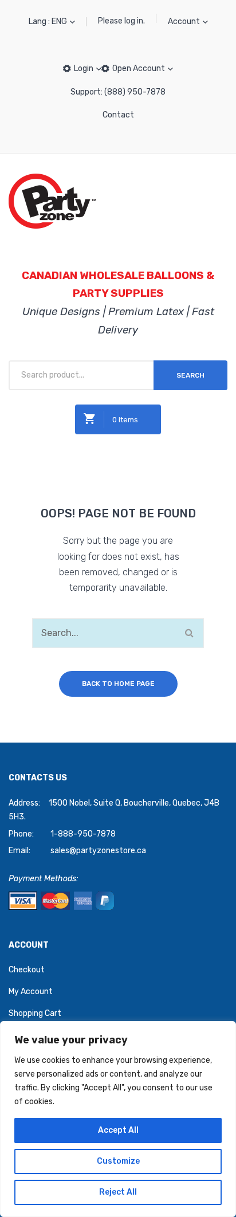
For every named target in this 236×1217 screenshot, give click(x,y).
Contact (118, 115)
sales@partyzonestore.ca (98, 850)
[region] (118, 1119)
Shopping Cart (35, 1013)
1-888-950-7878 (83, 834)
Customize (118, 1161)
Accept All (118, 1130)
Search (190, 375)
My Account (31, 991)
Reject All (118, 1192)
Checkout (27, 970)
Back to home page (118, 684)
